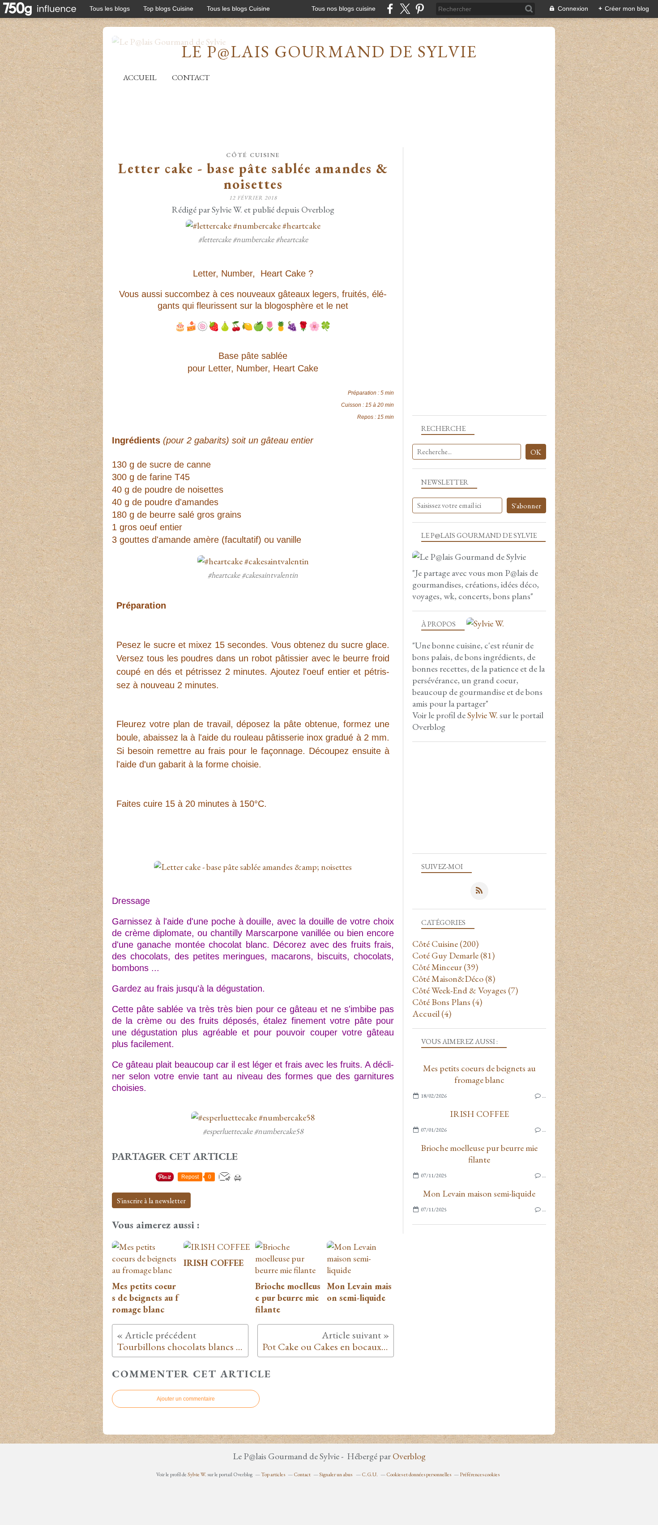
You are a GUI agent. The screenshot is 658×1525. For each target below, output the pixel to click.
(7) (465, 990)
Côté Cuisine (253, 155)
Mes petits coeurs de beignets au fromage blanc (479, 1074)
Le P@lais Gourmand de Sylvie (329, 51)
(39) (445, 967)
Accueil (140, 77)
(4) (447, 1002)
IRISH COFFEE (479, 1114)
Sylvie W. (482, 715)
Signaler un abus (336, 1474)
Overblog (409, 1456)
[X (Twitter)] (404, 9)
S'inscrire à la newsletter (151, 1201)
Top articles (273, 1474)
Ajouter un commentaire (186, 1399)
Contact (190, 77)
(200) (445, 944)
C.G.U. (370, 1474)
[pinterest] (419, 9)
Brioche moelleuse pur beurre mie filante (479, 1153)
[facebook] (390, 9)
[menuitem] (139, 77)
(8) (453, 978)
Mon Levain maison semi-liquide (479, 1193)
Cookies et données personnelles (418, 1474)
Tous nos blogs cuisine (344, 8)
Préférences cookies (480, 1474)
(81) (453, 955)
